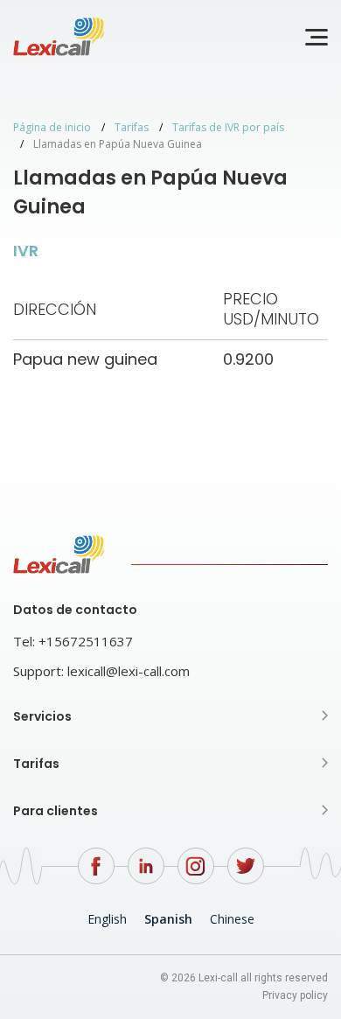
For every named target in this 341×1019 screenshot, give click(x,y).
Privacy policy (295, 995)
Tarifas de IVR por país (228, 127)
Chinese (232, 919)
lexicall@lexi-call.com (128, 671)
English (107, 919)
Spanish (168, 919)
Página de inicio (52, 127)
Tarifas (132, 127)
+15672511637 (85, 641)
